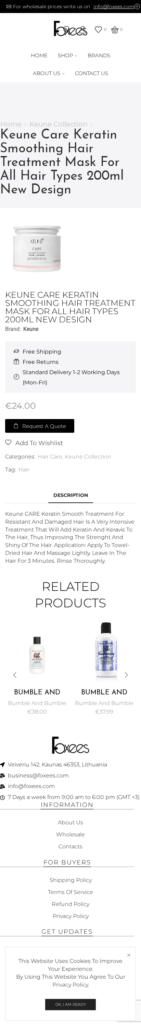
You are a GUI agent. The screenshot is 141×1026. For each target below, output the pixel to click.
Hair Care (50, 456)
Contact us (91, 73)
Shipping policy (71, 880)
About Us (46, 73)
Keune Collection (58, 124)
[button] (39, 426)
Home (39, 55)
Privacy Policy (70, 984)
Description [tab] (70, 495)
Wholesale (70, 834)
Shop (65, 55)
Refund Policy (70, 904)
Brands (99, 55)
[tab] (70, 495)
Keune (30, 329)
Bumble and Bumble (37, 703)
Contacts (70, 846)
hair (23, 469)
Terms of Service (70, 892)
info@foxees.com (113, 6)
